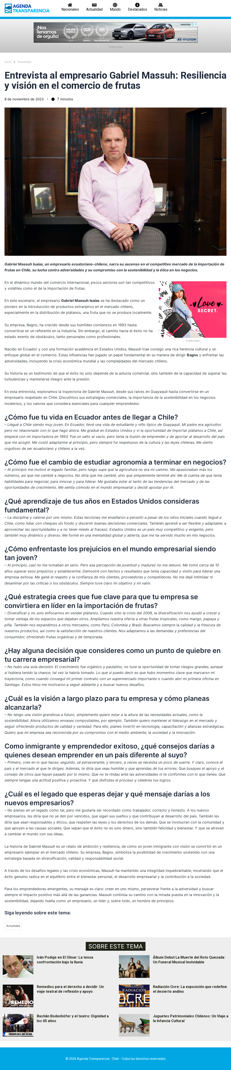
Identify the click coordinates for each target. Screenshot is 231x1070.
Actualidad (24, 61)
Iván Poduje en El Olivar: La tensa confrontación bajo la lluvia (65, 959)
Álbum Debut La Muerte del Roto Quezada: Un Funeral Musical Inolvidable (189, 959)
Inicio (8, 61)
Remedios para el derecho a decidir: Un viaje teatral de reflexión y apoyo (70, 989)
